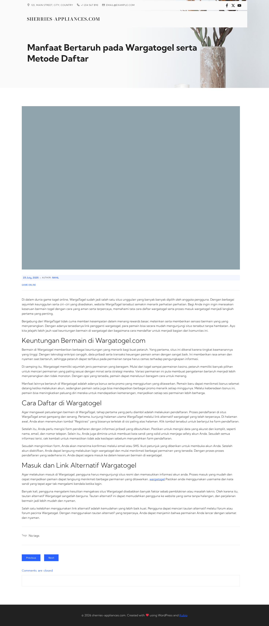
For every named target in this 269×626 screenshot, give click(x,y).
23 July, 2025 (31, 277)
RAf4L (55, 277)
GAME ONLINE (29, 284)
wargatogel (157, 479)
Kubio (183, 615)
